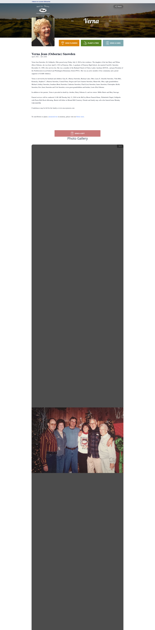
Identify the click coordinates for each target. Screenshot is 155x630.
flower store (80, 116)
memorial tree (53, 116)
